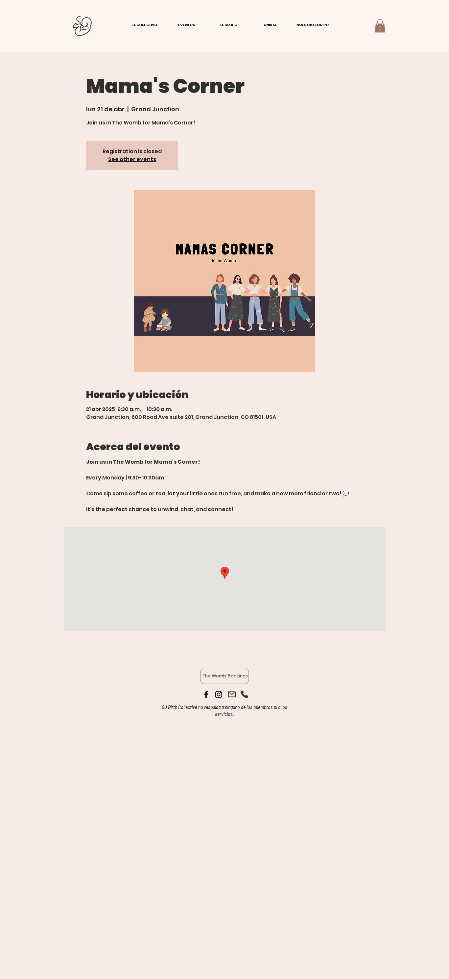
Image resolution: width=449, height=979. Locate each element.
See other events (132, 159)
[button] (380, 26)
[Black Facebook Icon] (206, 694)
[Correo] (231, 694)
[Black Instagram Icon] (218, 694)
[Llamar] (244, 694)
